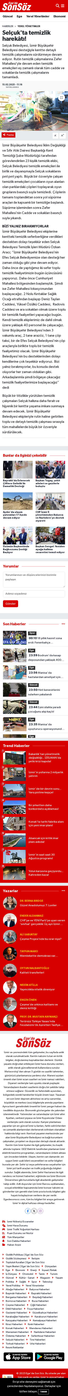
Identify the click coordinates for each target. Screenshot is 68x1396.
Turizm (54, 1274)
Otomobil (27, 1274)
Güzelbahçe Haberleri (45, 1312)
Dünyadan (50, 1266)
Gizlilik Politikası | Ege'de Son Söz (24, 1254)
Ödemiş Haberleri (16, 1336)
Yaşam (59, 1278)
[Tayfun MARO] (10, 953)
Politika (10, 1281)
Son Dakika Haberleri (19, 1241)
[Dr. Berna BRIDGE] (10, 903)
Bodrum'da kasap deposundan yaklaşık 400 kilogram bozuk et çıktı (44, 658)
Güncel (8, 16)
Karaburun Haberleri (46, 1316)
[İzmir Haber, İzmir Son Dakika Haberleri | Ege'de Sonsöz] (17, 6)
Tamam (43, 1392)
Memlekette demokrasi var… (39, 955)
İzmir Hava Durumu (17, 1225)
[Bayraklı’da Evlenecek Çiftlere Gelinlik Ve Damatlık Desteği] (18, 469)
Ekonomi (60, 16)
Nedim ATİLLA (29, 985)
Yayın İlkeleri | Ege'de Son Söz (23, 1266)
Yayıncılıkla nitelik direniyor (37, 989)
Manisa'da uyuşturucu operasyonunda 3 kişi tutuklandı (45, 727)
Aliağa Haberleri (15, 1289)
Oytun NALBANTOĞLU (34, 968)
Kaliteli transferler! (32, 972)
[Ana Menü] (62, 6)
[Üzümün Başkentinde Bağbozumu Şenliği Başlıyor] (18, 535)
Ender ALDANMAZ (31, 916)
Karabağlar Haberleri (17, 1316)
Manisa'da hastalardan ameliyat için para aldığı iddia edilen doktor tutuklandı (44, 675)
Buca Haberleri (40, 1301)
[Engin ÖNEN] (10, 1004)
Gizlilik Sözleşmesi (16, 1258)
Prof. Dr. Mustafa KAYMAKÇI (38, 1016)
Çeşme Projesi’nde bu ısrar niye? (41, 939)
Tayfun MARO (29, 951)
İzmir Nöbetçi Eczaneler (20, 1221)
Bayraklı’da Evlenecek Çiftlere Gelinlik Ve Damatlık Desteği (16, 483)
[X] (34, 1211)
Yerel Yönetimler (37, 16)
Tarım (42, 1274)
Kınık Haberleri (36, 1324)
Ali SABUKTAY (28, 934)
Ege (19, 16)
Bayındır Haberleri (16, 1293)
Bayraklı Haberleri (41, 1293)
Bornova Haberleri (16, 1301)
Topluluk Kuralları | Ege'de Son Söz (25, 1262)
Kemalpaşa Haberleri (44, 1320)
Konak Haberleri (15, 1328)
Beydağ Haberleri (43, 1297)
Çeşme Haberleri (15, 1305)
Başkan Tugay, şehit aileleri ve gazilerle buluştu (48, 483)
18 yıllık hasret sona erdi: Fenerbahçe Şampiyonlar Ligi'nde (45, 641)
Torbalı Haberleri (15, 1343)
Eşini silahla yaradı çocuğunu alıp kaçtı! (44, 709)
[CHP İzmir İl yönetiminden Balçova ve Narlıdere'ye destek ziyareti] (50, 501)
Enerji (34, 1270)
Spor (32, 633)
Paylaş (10, 135)
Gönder (10, 603)
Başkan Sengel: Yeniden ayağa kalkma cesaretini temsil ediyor (50, 549)
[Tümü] (63, 624)
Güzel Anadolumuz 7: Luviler (38, 905)
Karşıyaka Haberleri (17, 1320)
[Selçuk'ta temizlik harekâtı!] (34, 111)
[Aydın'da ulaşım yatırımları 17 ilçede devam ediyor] (18, 501)
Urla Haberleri (38, 1343)
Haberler (7, 26)
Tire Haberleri (37, 1339)
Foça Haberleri (35, 1309)
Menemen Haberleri (17, 1332)
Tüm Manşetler (15, 1237)
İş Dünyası (11, 1274)
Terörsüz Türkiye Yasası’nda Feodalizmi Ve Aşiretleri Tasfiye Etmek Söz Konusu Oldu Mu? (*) (40, 1023)
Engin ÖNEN (28, 1000)
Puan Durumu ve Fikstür (20, 1233)
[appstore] (18, 1357)
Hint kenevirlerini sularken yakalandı (44, 692)
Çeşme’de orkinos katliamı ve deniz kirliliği (39, 1006)
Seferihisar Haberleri (43, 1336)
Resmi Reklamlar (15, 1347)
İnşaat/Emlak (49, 1270)
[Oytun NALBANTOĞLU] (10, 970)
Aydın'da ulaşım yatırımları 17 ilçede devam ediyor (15, 515)
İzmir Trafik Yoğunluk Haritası (23, 1229)
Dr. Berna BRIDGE (31, 901)
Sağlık (22, 1281)
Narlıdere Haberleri (45, 1332)
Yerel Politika (13, 1285)
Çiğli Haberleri (38, 1305)
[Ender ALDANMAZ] (10, 920)
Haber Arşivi (14, 1245)
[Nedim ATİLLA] (10, 987)
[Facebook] (28, 1211)
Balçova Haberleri (39, 1289)
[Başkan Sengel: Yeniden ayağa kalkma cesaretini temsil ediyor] (50, 535)
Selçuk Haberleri (15, 1339)
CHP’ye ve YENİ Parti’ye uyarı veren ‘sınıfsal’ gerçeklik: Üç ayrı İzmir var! (42, 922)
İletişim (36, 1258)
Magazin (45, 1278)
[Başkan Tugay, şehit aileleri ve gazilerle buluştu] (50, 469)
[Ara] (57, 6)
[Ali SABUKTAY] (10, 936)
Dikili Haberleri (14, 1309)
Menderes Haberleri (40, 1328)
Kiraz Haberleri (14, 1324)
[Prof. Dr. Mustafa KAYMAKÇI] (10, 1020)
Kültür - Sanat (27, 1278)
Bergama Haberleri (16, 1297)
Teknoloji (47, 1281)
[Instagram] (40, 1211)
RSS (9, 1377)
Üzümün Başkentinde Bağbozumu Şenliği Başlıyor (16, 549)
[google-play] (49, 1357)
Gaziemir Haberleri (16, 1312)
